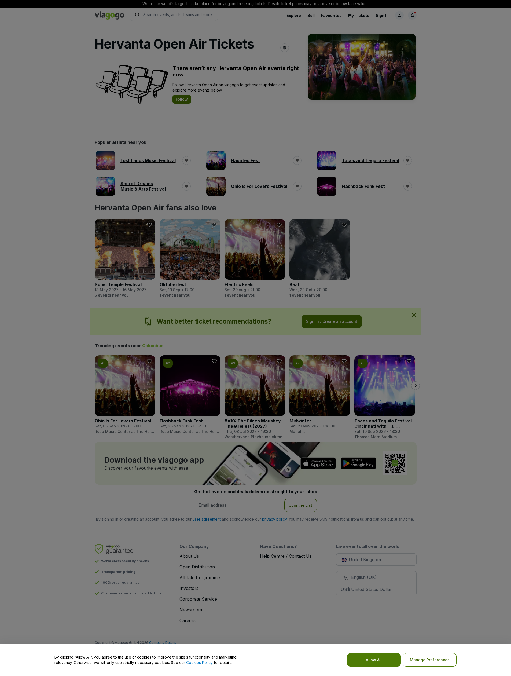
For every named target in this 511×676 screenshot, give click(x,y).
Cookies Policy (199, 662)
